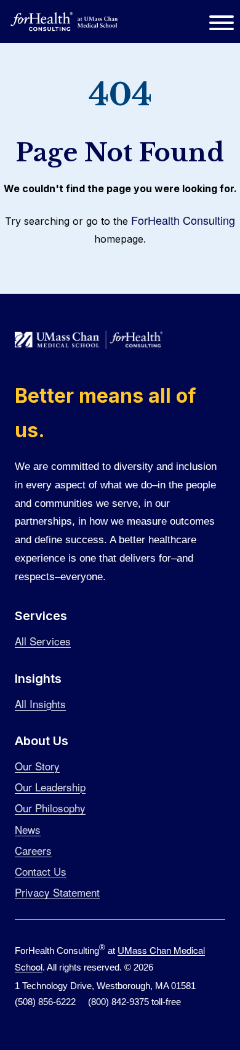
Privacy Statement (57, 892)
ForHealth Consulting (183, 220)
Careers (33, 850)
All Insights (40, 703)
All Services (43, 640)
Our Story (37, 765)
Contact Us (40, 871)
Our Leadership (50, 786)
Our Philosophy (50, 807)
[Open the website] (64, 21)
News (28, 829)
